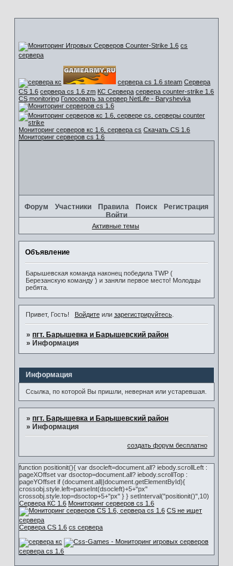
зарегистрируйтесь (143, 314)
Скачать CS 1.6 (166, 129)
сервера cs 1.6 (41, 551)
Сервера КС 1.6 (42, 503)
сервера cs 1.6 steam (150, 81)
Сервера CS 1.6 (43, 527)
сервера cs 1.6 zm (68, 91)
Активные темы (115, 226)
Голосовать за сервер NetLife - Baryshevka (126, 98)
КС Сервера (115, 91)
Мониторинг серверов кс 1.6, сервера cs (80, 129)
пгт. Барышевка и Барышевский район (100, 335)
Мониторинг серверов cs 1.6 (62, 136)
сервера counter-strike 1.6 (175, 91)
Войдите (87, 314)
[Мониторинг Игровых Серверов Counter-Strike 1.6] (99, 45)
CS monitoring (39, 98)
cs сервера (86, 527)
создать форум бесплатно (167, 445)
